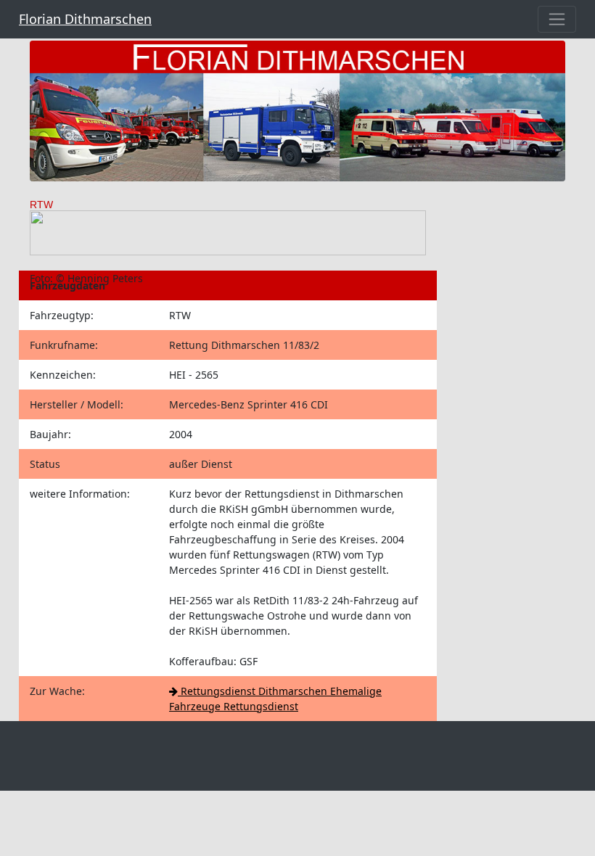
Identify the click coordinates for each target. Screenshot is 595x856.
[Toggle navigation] (557, 19)
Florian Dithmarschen (85, 19)
